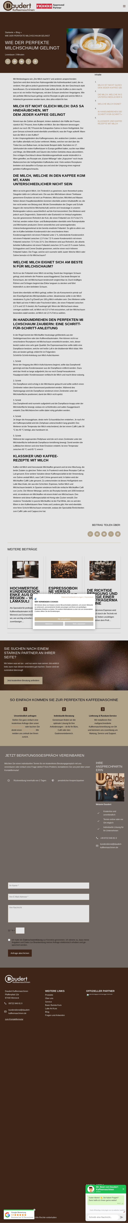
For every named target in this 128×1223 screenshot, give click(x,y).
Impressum (88, 597)
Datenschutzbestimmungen (72, 597)
